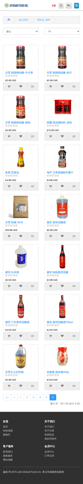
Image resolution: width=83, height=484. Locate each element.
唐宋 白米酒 (12, 272)
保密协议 (49, 434)
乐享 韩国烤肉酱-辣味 (17, 122)
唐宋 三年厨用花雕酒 (17, 322)
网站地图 (8, 459)
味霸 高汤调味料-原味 (59, 122)
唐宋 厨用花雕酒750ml (60, 322)
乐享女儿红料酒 (14, 372)
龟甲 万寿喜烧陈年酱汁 (60, 172)
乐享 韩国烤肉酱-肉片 (59, 72)
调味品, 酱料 (43, 19)
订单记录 (49, 455)
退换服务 (8, 455)
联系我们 (8, 451)
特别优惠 (8, 430)
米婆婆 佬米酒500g (58, 372)
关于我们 (49, 426)
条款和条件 (51, 438)
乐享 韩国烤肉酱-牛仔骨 (19, 72)
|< (7, 397)
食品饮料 (23, 19)
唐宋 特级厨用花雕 (57, 272)
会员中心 (49, 451)
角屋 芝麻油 (12, 172)
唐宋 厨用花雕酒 (56, 222)
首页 (5, 426)
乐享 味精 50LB (14, 222)
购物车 (6, 434)
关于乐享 (49, 430)
